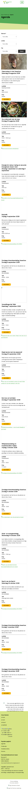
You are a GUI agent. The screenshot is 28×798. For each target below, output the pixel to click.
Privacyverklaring (14, 781)
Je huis (3, 717)
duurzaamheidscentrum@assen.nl (10, 763)
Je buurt (3, 722)
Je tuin (3, 720)
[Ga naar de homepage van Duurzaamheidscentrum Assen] (7, 6)
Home (2, 14)
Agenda (3, 743)
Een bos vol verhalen (11, 399)
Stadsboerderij (5, 749)
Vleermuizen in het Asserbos (11, 72)
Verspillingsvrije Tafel (11, 305)
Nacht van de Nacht (10, 582)
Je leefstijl (4, 725)
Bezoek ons (6, 14)
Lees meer (6, 99)
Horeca (3, 751)
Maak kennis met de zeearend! (12, 353)
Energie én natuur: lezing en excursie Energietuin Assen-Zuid (14, 168)
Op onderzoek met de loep (11, 120)
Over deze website (14, 783)
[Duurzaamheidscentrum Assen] (22, 2)
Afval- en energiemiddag (11, 534)
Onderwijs (4, 746)
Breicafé (10, 215)
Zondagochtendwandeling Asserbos (14, 261)
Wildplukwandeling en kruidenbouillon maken (9, 445)
